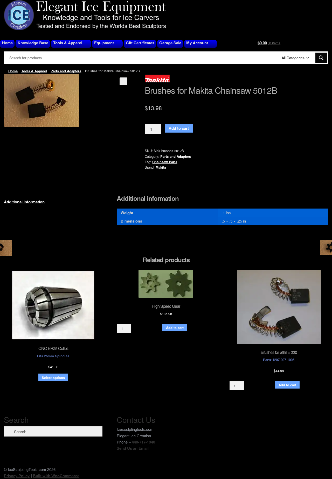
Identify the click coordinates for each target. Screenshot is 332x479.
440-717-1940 (143, 442)
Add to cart (179, 128)
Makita (161, 167)
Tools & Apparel (67, 43)
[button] (123, 81)
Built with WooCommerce (56, 475)
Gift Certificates (140, 43)
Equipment (104, 43)
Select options (53, 377)
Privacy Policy (17, 475)
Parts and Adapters (66, 70)
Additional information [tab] (24, 202)
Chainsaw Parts (164, 161)
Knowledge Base (33, 43)
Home (7, 43)
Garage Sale (170, 43)
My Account (197, 43)
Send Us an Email (133, 448)
